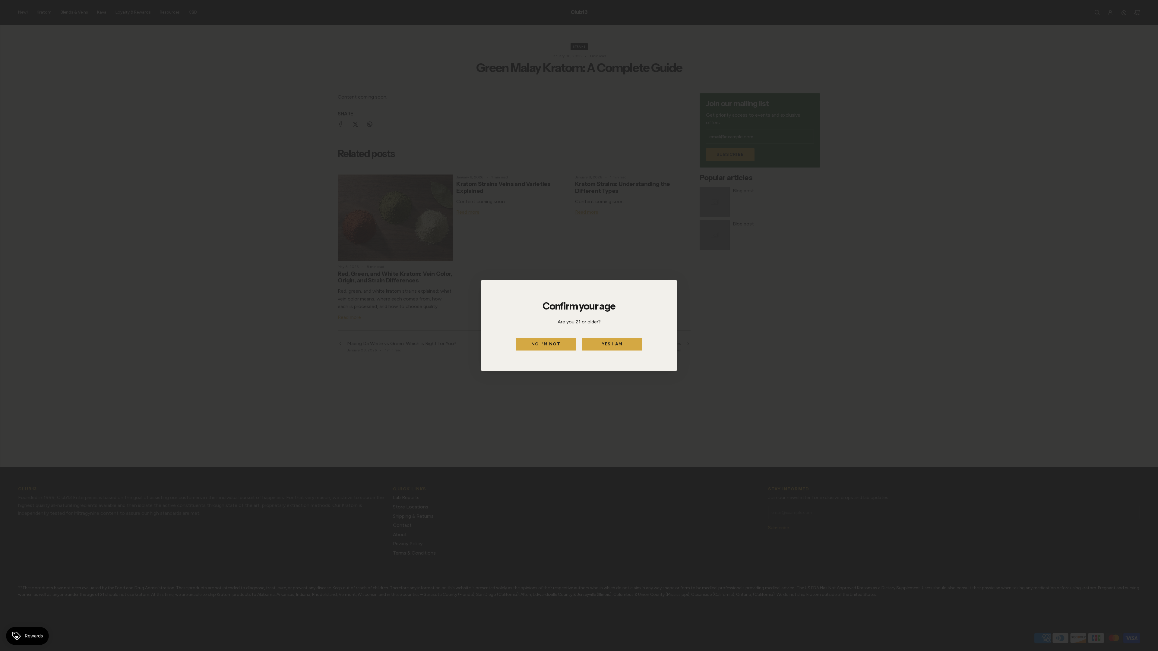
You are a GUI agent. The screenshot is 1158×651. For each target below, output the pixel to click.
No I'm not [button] (545, 344)
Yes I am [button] (612, 344)
